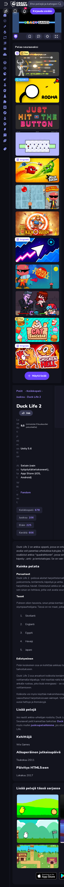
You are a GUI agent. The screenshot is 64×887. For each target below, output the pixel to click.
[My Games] (15, 11)
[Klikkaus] (5, 79)
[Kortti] (5, 90)
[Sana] (5, 107)
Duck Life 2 (34, 397)
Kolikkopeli (34, 391)
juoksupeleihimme (42, 725)
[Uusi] (5, 26)
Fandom (26, 492)
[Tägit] (5, 149)
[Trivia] (5, 135)
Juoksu (20, 397)
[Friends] (6, 11)
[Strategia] (5, 124)
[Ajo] (5, 62)
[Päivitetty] (5, 37)
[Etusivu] (5, 15)
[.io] (5, 74)
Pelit (19, 391)
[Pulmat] (5, 101)
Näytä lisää (39, 376)
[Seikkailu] (5, 113)
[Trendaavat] (5, 32)
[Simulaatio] (5, 118)
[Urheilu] (5, 140)
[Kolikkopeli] (5, 85)
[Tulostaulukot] (5, 54)
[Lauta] (5, 96)
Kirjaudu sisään (42, 11)
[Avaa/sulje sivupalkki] (6, 4)
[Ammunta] (5, 68)
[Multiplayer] (5, 48)
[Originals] (5, 43)
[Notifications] (24, 11)
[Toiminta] (5, 129)
